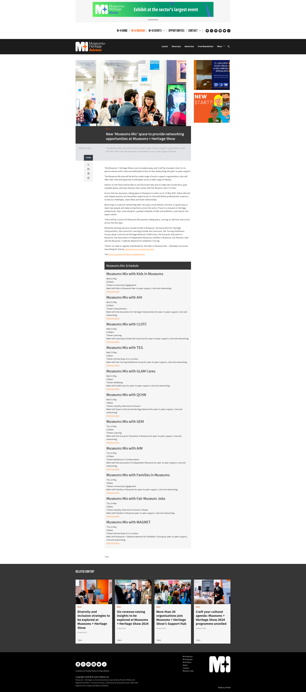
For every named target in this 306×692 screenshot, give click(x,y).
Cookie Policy (91, 671)
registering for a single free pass (139, 249)
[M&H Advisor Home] (90, 46)
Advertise (189, 46)
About (185, 665)
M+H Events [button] (155, 31)
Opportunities (176, 31)
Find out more (112, 291)
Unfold (227, 687)
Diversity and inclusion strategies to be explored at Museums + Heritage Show (93, 619)
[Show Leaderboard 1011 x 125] (153, 9)
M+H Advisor (138, 31)
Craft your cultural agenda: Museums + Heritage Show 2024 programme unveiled (211, 617)
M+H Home (122, 31)
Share (88, 158)
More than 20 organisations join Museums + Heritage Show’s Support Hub (171, 617)
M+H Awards (188, 659)
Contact (186, 668)
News (107, 557)
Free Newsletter (205, 46)
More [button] (219, 46)
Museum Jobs (188, 671)
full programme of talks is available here (127, 254)
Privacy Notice (103, 671)
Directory (176, 46)
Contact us (80, 671)
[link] (94, 592)
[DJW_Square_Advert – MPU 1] (212, 74)
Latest (165, 46)
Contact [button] (193, 31)
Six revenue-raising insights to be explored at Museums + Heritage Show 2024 (132, 617)
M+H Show (187, 662)
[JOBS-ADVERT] (212, 107)
